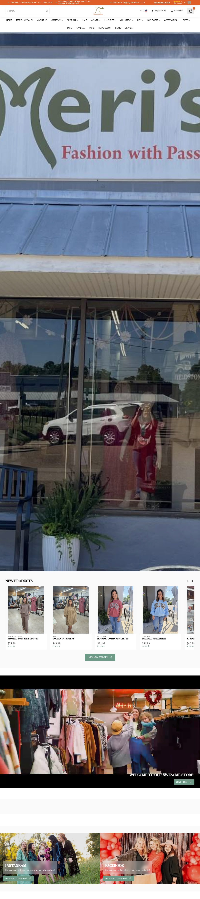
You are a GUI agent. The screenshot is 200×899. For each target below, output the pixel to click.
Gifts (185, 20)
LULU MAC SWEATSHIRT (154, 638)
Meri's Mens (125, 20)
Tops (91, 28)
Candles (80, 28)
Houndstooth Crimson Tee (112, 638)
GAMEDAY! (56, 20)
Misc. (69, 28)
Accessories (170, 20)
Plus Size (109, 20)
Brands (129, 28)
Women (95, 20)
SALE (84, 20)
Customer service (162, 2)
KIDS (139, 20)
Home (9, 20)
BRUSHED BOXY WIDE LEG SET (23, 638)
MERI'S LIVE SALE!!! (24, 20)
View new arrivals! (98, 657)
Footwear (152, 20)
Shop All (71, 20)
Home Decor (105, 28)
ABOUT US (42, 20)
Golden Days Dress (63, 638)
